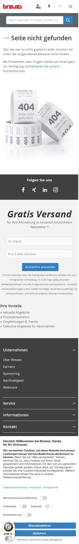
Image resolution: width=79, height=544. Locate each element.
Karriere (9, 367)
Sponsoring (11, 373)
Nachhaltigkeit (13, 380)
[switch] (8, 538)
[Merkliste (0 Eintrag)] (49, 6)
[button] (39, 350)
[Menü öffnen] (70, 6)
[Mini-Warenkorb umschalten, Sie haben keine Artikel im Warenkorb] (59, 6)
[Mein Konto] (38, 6)
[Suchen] (68, 20)
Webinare (10, 387)
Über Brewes (12, 360)
